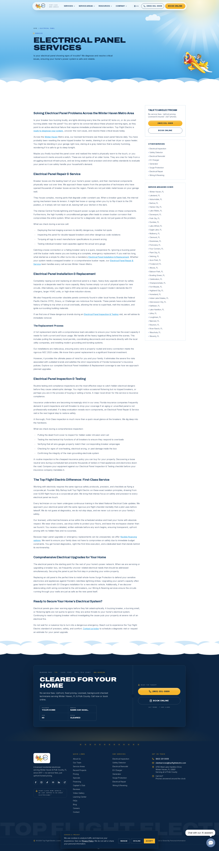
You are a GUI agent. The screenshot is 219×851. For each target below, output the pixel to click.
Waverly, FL (153, 336)
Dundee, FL (153, 222)
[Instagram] (41, 782)
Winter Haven (51, 137)
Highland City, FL (155, 290)
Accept (149, 841)
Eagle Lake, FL (155, 230)
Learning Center (79, 797)
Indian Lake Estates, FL (158, 298)
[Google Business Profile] (65, 782)
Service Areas (86, 6)
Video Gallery (78, 793)
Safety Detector (155, 152)
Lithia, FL (152, 313)
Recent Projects (79, 770)
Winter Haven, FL (156, 192)
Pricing (76, 774)
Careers (76, 808)
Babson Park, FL (155, 271)
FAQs (75, 801)
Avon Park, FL (154, 260)
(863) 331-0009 (165, 123)
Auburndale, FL (155, 199)
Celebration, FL (155, 279)
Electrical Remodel (156, 156)
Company (120, 6)
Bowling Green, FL (156, 275)
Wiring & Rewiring (156, 175)
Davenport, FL (154, 214)
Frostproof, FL (154, 264)
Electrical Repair (155, 171)
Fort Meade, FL (155, 287)
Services (68, 6)
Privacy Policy (88, 841)
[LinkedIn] (59, 782)
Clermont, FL (154, 237)
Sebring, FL (153, 256)
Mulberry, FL (154, 233)
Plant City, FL (154, 252)
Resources (104, 6)
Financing (77, 782)
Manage (124, 841)
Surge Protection (156, 168)
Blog (75, 804)
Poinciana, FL (154, 245)
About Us (77, 759)
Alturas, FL (153, 268)
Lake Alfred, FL (155, 226)
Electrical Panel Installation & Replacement (108, 257)
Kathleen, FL (154, 306)
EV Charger (153, 160)
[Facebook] (35, 782)
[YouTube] (53, 782)
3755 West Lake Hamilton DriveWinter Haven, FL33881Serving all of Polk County (169, 769)
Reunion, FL (153, 325)
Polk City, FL (154, 218)
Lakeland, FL (154, 195)
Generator (153, 164)
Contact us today (91, 628)
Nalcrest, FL (153, 321)
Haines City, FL (155, 207)
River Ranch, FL (155, 328)
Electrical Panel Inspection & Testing (101, 314)
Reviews (76, 789)
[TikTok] (47, 782)
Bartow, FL (153, 203)
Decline (136, 841)
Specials (76, 778)
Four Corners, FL (155, 249)
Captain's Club (79, 785)
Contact (76, 812)
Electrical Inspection (157, 149)
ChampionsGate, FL (157, 283)
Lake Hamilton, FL (156, 309)
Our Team (77, 763)
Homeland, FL (154, 294)
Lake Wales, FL (155, 211)
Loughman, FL (154, 317)
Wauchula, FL (154, 332)
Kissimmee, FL (154, 241)
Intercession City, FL (157, 302)
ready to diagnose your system (48, 131)
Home (35, 28)
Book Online (175, 6)
